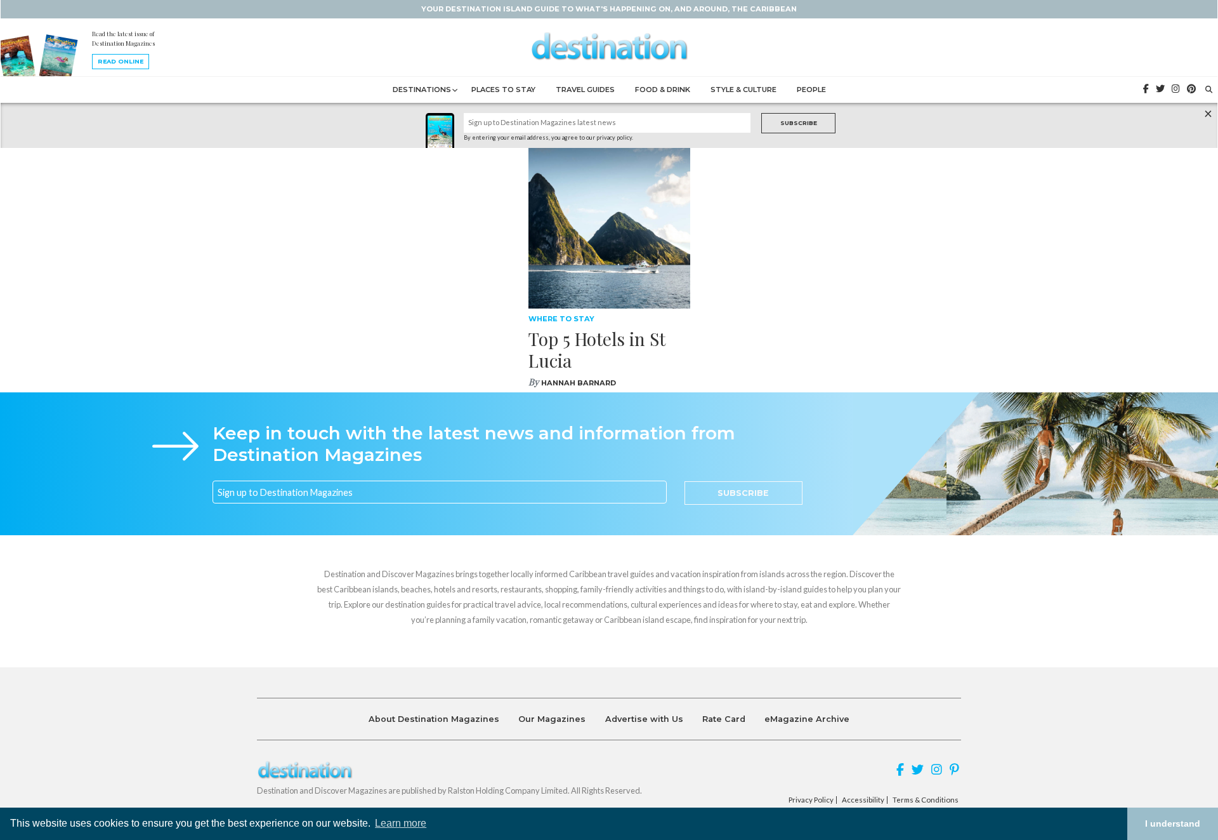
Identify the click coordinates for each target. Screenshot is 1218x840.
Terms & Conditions (926, 800)
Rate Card (723, 719)
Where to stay (561, 318)
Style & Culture (743, 89)
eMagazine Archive (806, 719)
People (811, 89)
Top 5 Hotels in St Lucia (596, 349)
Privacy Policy (811, 800)
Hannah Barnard (578, 382)
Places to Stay (503, 89)
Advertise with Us (644, 719)
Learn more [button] (400, 823)
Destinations (422, 89)
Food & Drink (662, 89)
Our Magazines (552, 719)
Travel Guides (585, 89)
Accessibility (863, 800)
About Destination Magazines (434, 719)
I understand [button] (1172, 823)
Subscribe (798, 122)
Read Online (120, 61)
